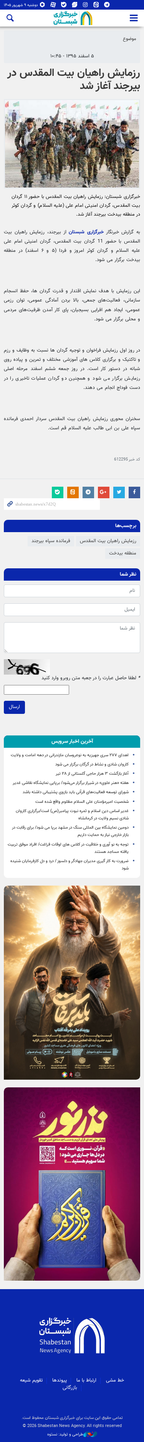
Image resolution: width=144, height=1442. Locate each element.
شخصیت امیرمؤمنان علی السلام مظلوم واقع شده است (82, 802)
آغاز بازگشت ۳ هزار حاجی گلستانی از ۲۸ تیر (92, 773)
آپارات (53, 6)
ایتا (96, 6)
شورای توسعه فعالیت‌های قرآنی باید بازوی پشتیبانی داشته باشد (76, 792)
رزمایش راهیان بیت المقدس (108, 541)
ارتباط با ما (86, 1380)
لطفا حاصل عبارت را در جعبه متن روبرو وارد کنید (90, 678)
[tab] (72, 741)
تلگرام (107, 6)
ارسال (14, 707)
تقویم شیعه (31, 1380)
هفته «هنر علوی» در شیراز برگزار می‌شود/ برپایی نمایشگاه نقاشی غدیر (71, 783)
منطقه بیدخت (122, 553)
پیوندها (59, 1380)
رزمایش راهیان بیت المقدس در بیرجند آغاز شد (73, 80)
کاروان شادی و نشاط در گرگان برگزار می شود (92, 764)
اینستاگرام (85, 6)
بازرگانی (70, 1388)
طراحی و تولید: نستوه (65, 1435)
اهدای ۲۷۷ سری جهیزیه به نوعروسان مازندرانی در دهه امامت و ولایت (70, 755)
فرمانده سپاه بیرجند (50, 541)
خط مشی (115, 1380)
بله (64, 6)
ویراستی (74, 6)
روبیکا (42, 6)
